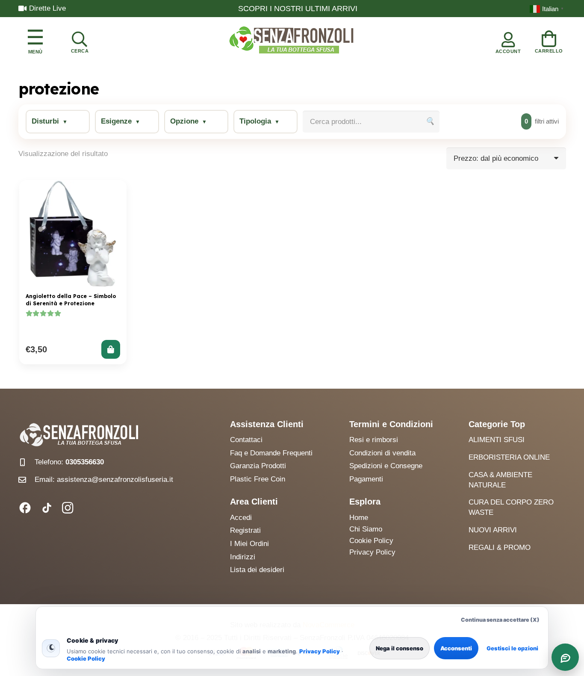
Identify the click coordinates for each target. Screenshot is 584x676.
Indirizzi (242, 557)
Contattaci (246, 440)
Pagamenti (366, 479)
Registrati (245, 530)
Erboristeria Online (509, 457)
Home (358, 518)
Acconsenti (456, 648)
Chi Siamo (365, 529)
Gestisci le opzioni (512, 648)
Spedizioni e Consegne (385, 466)
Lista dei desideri (257, 570)
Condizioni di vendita (382, 453)
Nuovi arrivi (493, 530)
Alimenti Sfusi (497, 440)
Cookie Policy (86, 658)
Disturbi (45, 121)
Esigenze (116, 121)
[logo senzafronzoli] (292, 40)
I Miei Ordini (249, 544)
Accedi (241, 518)
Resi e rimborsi (373, 440)
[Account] (508, 41)
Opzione (184, 121)
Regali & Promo (500, 547)
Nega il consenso (399, 648)
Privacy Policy (319, 651)
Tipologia (255, 121)
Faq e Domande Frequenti (271, 453)
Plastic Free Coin (257, 479)
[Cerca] (79, 40)
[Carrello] (549, 40)
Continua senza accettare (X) (500, 620)
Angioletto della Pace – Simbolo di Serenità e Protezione (71, 299)
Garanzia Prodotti (258, 466)
